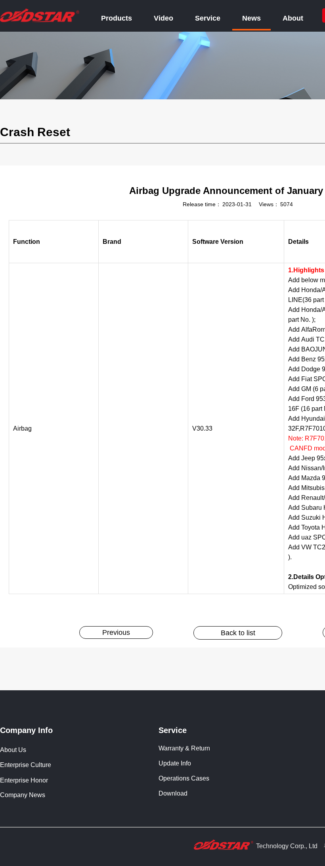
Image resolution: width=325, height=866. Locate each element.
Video (163, 18)
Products (116, 18)
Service (207, 18)
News (251, 18)
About (293, 18)
